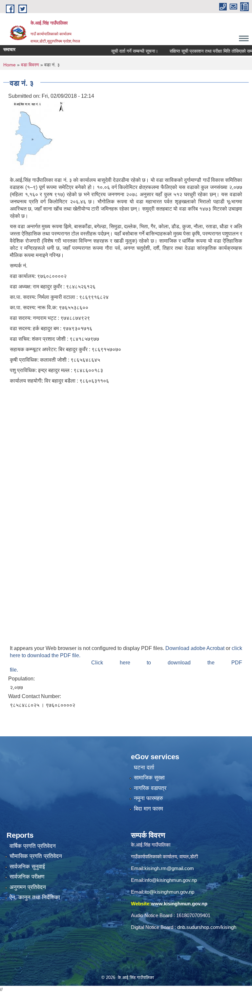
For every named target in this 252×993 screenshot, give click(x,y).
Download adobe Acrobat (195, 648)
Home (9, 64)
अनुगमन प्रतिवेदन (28, 887)
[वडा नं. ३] (37, 137)
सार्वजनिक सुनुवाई (27, 867)
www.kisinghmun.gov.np (179, 903)
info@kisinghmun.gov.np (170, 880)
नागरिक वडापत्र (150, 788)
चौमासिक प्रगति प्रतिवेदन (36, 856)
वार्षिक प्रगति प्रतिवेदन (33, 846)
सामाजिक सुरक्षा (149, 778)
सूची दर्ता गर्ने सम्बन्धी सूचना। (122, 51)
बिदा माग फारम (148, 809)
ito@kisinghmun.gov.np (169, 892)
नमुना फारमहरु (148, 798)
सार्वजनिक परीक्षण (27, 877)
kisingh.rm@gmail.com (169, 868)
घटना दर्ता (144, 767)
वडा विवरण (30, 64)
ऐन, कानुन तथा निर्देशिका (35, 897)
